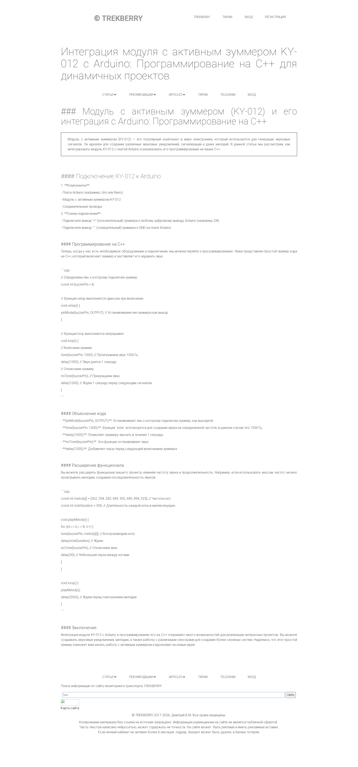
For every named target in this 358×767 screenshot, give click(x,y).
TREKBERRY (202, 17)
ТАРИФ (227, 17)
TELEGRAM (227, 94)
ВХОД (249, 17)
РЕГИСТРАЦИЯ (275, 17)
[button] (109, 94)
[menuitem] (201, 17)
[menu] (239, 17)
